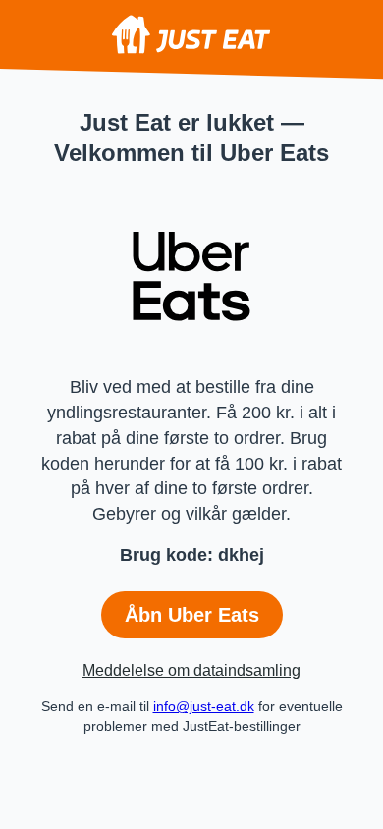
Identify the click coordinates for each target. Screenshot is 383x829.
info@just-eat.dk (203, 706)
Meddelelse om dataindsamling (191, 670)
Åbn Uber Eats (192, 615)
